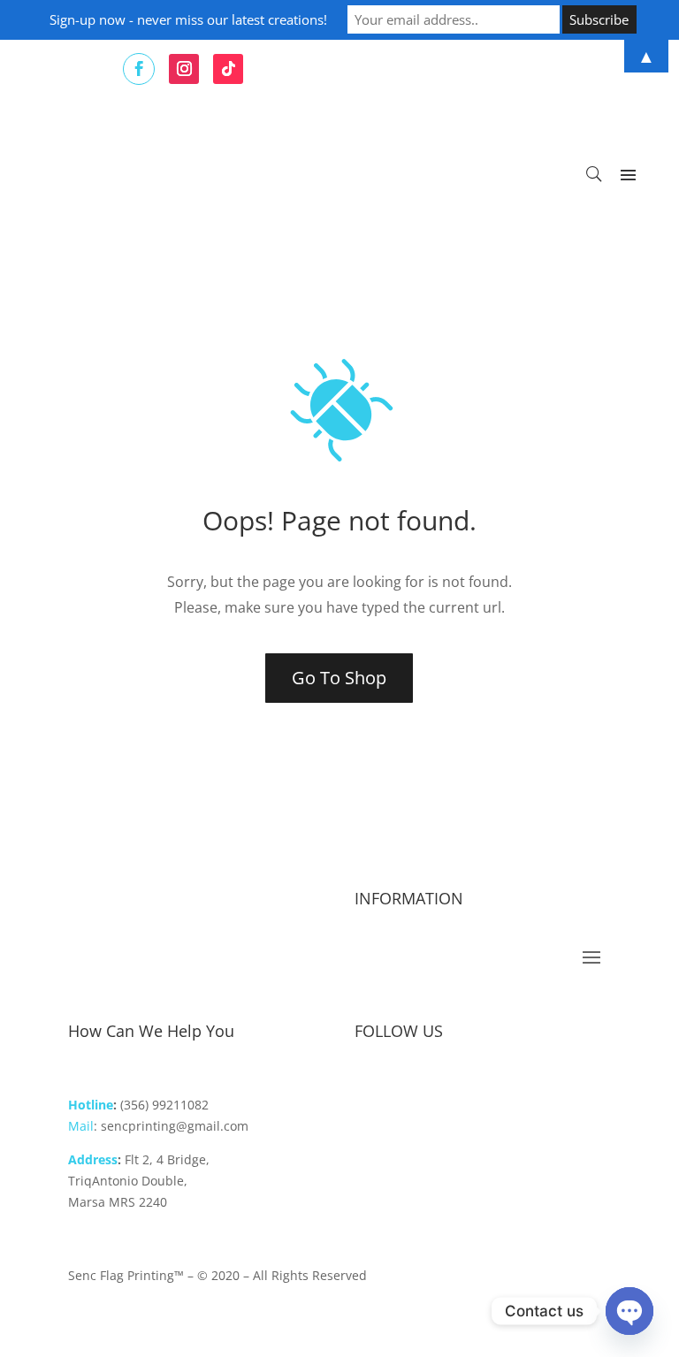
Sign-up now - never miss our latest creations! (188, 19)
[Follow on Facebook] (369, 1088)
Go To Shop (339, 678)
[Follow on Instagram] (404, 1088)
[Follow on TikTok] (439, 1088)
